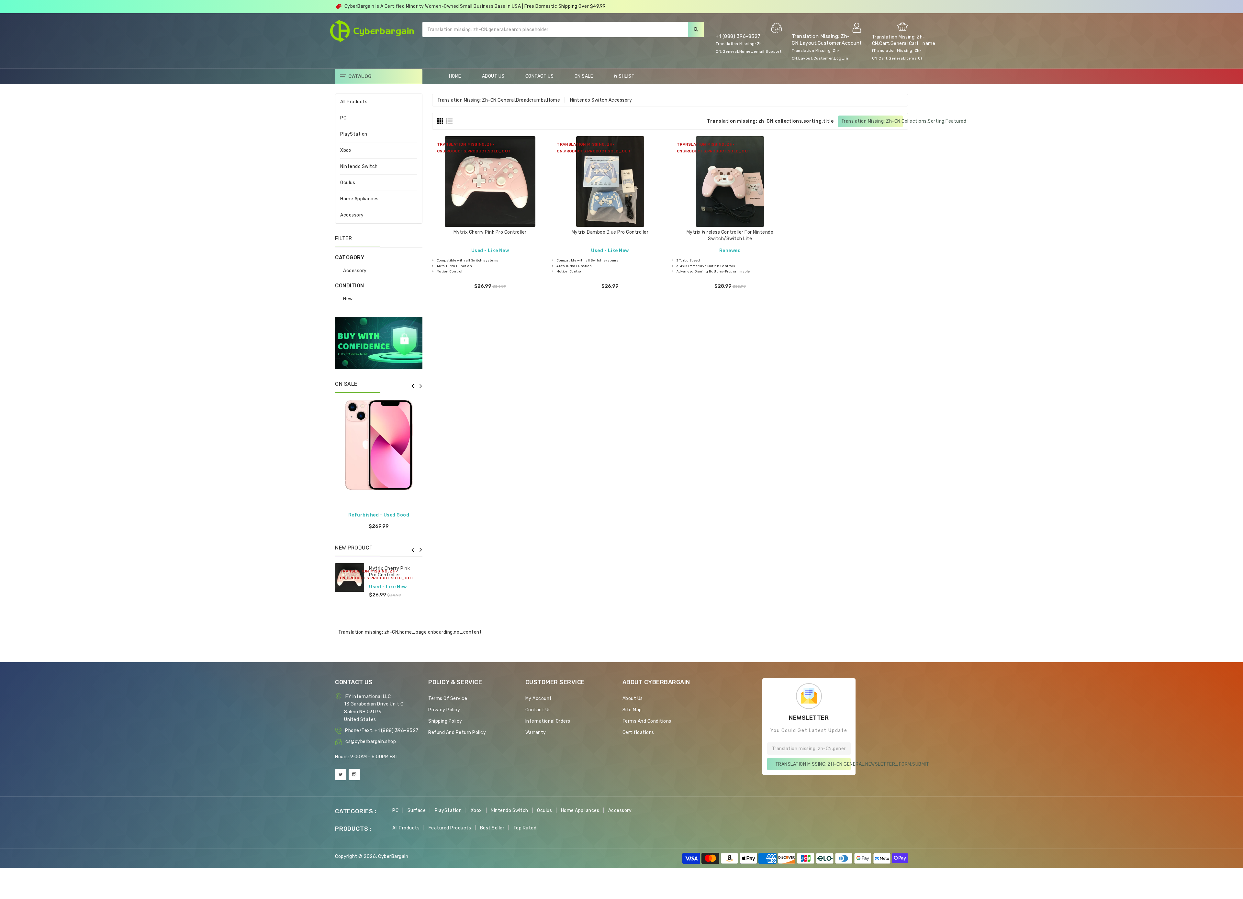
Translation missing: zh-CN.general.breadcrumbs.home (498, 100)
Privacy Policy (444, 710)
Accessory (352, 215)
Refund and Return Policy (457, 732)
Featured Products (450, 828)
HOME (455, 76)
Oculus (347, 182)
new (348, 299)
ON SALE (584, 76)
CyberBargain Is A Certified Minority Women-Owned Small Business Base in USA (432, 6)
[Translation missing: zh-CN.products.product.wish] (490, 199)
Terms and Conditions (646, 721)
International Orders (547, 721)
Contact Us (538, 710)
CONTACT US (539, 76)
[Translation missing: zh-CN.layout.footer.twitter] (340, 774)
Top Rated (525, 828)
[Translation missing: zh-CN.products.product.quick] (506, 199)
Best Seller (492, 828)
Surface (417, 810)
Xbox (346, 150)
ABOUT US (493, 76)
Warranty (535, 732)
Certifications (638, 732)
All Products (353, 102)
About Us (632, 698)
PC (343, 118)
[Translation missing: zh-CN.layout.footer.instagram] (354, 774)
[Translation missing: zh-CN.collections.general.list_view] (449, 121)
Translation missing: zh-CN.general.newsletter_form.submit (813, 764)
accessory (355, 270)
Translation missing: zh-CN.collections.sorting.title (770, 121)
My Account (538, 698)
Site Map (632, 710)
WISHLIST (624, 76)
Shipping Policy (445, 721)
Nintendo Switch (359, 166)
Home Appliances (359, 199)
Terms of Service (447, 698)
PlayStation (353, 134)
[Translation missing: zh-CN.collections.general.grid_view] (440, 121)
